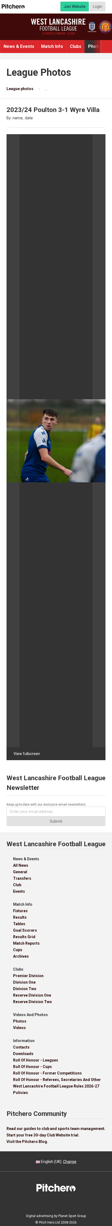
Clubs (75, 46)
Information (24, 1041)
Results (20, 917)
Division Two (24, 989)
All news (20, 865)
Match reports (26, 943)
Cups (17, 950)
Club (17, 885)
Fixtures (20, 911)
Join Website (75, 6)
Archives (21, 956)
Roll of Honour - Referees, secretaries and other (57, 1079)
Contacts (21, 1047)
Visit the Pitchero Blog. (27, 1141)
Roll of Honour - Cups (32, 1066)
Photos (95, 46)
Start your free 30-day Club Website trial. (43, 1135)
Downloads (23, 1054)
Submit (56, 821)
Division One (24, 982)
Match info (52, 46)
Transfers (22, 878)
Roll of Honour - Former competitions (47, 1073)
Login (97, 6)
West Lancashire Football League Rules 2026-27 (56, 1086)
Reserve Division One (32, 995)
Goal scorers (25, 930)
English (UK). (58, 1161)
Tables (19, 924)
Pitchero (13, 6)
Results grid (24, 937)
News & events (19, 46)
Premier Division (28, 976)
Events (19, 891)
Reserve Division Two (32, 1002)
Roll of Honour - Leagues (35, 1060)
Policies (20, 1092)
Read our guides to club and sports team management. (56, 1128)
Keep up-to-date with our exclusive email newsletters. (46, 804)
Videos (19, 1028)
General (20, 872)
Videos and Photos (30, 1015)
